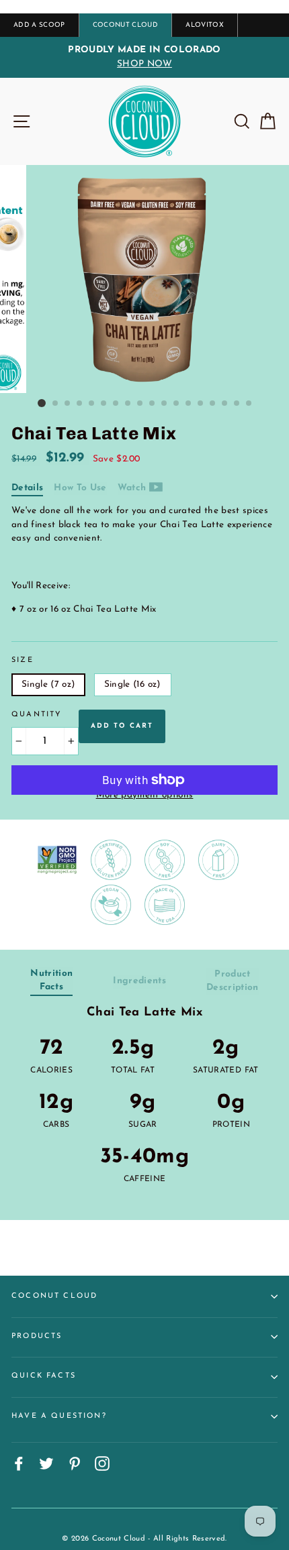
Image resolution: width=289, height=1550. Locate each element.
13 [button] (188, 403)
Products (36, 1336)
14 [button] (201, 403)
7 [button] (116, 403)
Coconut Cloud (54, 1296)
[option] (144, 57)
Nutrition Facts (51, 980)
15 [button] (213, 403)
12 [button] (176, 403)
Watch (133, 488)
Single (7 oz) (48, 684)
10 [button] (152, 403)
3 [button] (68, 403)
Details (27, 488)
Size (22, 660)
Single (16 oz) (132, 684)
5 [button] (92, 403)
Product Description (232, 981)
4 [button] (80, 403)
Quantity (36, 714)
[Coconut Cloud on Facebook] (18, 1463)
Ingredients (139, 981)
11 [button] (164, 403)
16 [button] (225, 403)
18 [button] (249, 403)
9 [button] (140, 403)
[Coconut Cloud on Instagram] (102, 1463)
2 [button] (55, 403)
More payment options (145, 795)
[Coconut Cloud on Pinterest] (74, 1463)
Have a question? (59, 1416)
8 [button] (128, 403)
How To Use (80, 488)
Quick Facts (43, 1376)
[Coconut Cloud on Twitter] (46, 1463)
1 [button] (42, 403)
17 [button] (237, 403)
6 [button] (104, 403)
